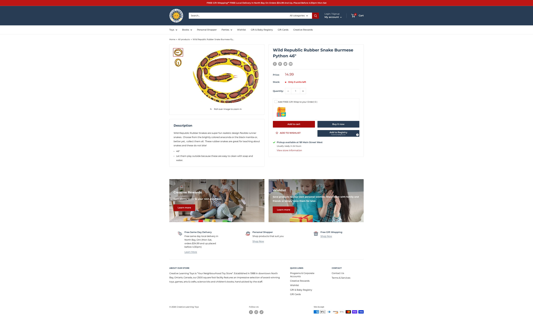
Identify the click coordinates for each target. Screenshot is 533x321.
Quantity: (278, 91)
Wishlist (241, 29)
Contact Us (338, 273)
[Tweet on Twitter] (285, 64)
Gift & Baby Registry (262, 29)
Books (185, 29)
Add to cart (293, 124)
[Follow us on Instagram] (256, 312)
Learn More (190, 252)
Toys (171, 29)
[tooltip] (357, 135)
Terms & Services (341, 277)
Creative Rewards (303, 29)
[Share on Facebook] (275, 64)
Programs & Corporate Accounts (302, 275)
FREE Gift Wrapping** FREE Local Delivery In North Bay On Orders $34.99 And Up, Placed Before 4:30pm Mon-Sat (266, 3)
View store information (289, 150)
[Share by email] (291, 64)
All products (184, 39)
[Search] (315, 16)
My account (332, 17)
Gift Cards (283, 29)
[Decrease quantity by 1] (288, 91)
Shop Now (258, 241)
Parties (225, 29)
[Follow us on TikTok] (261, 312)
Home (172, 39)
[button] (338, 133)
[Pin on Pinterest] (280, 64)
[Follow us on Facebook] (251, 312)
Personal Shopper (207, 29)
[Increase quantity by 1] (303, 91)
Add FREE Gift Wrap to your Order (297, 102)
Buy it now (338, 124)
